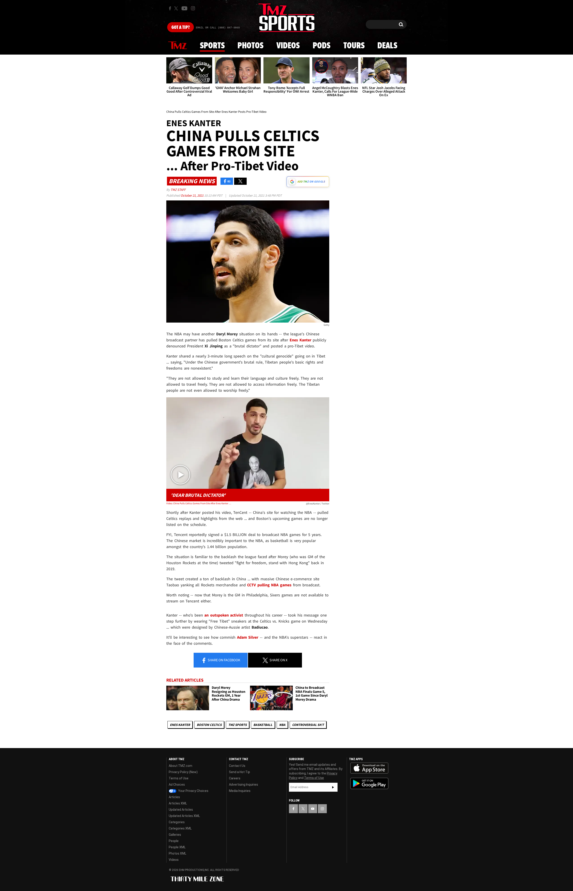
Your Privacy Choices (192, 791)
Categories (177, 822)
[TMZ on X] (177, 8)
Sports (212, 45)
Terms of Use (178, 778)
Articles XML (178, 803)
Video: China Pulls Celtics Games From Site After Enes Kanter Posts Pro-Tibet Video (198, 503)
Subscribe (333, 787)
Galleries (175, 834)
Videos (288, 45)
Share (223, 660)
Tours (354, 45)
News (177, 46)
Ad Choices (177, 784)
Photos (250, 45)
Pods (321, 45)
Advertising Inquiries (243, 784)
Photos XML (177, 853)
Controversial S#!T (308, 725)
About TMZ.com (180, 766)
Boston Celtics (209, 725)
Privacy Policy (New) (183, 772)
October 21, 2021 (192, 195)
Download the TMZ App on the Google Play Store (369, 783)
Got (180, 27)
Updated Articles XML (184, 816)
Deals (387, 45)
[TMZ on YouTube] (312, 808)
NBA (282, 725)
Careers (234, 778)
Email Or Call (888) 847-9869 (218, 27)
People (174, 841)
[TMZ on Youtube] (184, 8)
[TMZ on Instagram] (193, 8)
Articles (174, 797)
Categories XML (180, 828)
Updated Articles (181, 809)
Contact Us (237, 766)
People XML (177, 847)
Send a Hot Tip (239, 772)
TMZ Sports (237, 725)
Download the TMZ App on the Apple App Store (369, 768)
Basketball (262, 725)
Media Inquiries (239, 791)
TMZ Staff (178, 189)
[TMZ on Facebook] (170, 8)
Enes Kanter (180, 725)
